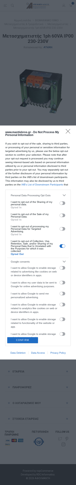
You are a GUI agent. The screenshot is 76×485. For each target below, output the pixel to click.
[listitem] (38, 195)
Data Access (38, 352)
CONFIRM (22, 340)
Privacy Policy (58, 352)
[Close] (69, 132)
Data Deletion (18, 352)
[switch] (62, 203)
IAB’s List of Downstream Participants (42, 184)
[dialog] (38, 242)
